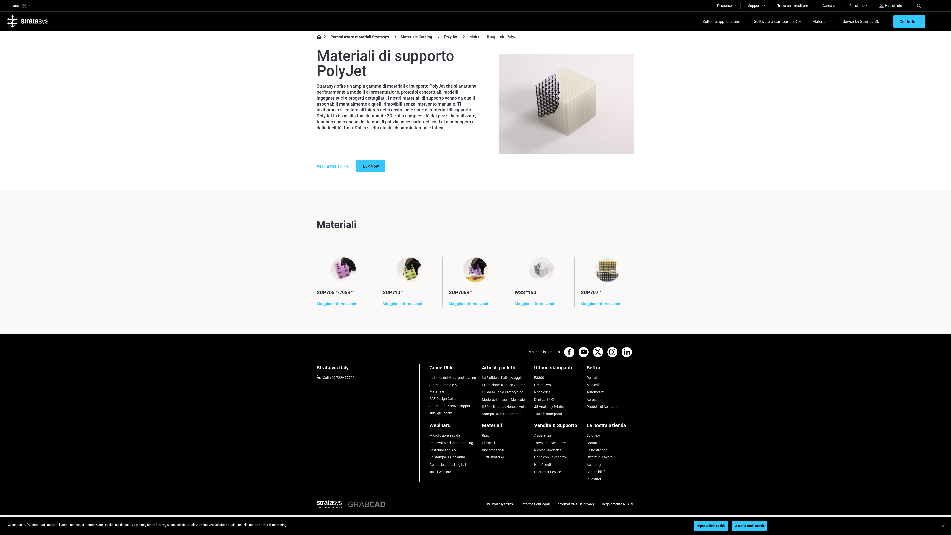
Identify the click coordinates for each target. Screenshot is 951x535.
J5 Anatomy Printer (549, 407)
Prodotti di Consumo (602, 407)
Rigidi (486, 435)
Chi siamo (857, 6)
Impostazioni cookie (710, 526)
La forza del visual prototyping (452, 378)
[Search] (919, 5)
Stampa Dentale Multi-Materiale (446, 388)
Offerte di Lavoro (600, 457)
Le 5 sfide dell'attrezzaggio (502, 378)
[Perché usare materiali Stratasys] (395, 36)
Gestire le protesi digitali (447, 465)
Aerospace (595, 399)
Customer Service (547, 472)
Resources (725, 6)
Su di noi (593, 435)
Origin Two (542, 385)
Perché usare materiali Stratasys (359, 37)
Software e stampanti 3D (775, 21)
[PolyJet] (463, 36)
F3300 (539, 378)
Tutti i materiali (493, 457)
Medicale (593, 385)
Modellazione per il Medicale (503, 399)
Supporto (755, 6)
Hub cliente (893, 6)
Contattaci (595, 443)
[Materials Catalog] (438, 36)
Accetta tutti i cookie (750, 526)
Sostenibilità (596, 472)
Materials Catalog (416, 37)
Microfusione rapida (444, 435)
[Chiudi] (943, 525)
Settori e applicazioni (720, 21)
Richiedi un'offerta (548, 450)
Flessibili (488, 443)
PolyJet (450, 37)
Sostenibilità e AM (443, 450)
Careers (829, 6)
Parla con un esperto (550, 457)
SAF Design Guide (442, 399)
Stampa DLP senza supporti (450, 406)
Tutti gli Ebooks (441, 413)
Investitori (594, 479)
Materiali (820, 21)
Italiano (13, 6)
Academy (594, 465)
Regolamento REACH (618, 504)
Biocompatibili (493, 450)
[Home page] (317, 37)
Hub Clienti (542, 465)
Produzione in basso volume (503, 385)
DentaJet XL (544, 399)
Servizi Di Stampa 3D (861, 21)
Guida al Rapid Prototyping (502, 392)
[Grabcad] (366, 503)
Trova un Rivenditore (550, 443)
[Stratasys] (28, 21)
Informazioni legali (535, 504)
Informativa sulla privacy (576, 504)
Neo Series (542, 392)
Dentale (592, 378)
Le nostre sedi (597, 450)
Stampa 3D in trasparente (501, 414)
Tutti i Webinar (440, 472)
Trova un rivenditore (792, 6)
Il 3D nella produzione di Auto (504, 407)
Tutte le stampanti (548, 414)
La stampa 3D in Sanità (447, 457)
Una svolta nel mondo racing (451, 443)
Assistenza (542, 435)
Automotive (596, 392)
